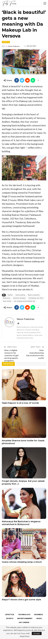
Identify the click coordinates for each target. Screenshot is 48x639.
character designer (19, 298)
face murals (7, 301)
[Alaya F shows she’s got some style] (24, 581)
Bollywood (6, 298)
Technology (24, 614)
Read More (24, 636)
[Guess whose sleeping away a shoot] (24, 543)
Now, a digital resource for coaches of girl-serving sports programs (11, 355)
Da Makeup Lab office (36, 298)
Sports (9, 618)
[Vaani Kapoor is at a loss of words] (24, 384)
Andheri (10, 295)
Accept (37, 633)
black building (20, 295)
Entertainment (24, 618)
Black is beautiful (34, 295)
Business (38, 614)
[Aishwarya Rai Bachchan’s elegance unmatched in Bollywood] (24, 503)
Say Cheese (24, 622)
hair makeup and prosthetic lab (24, 301)
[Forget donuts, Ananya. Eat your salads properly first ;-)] (24, 462)
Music (39, 618)
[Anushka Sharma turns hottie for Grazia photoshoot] (24, 422)
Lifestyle (6, 42)
